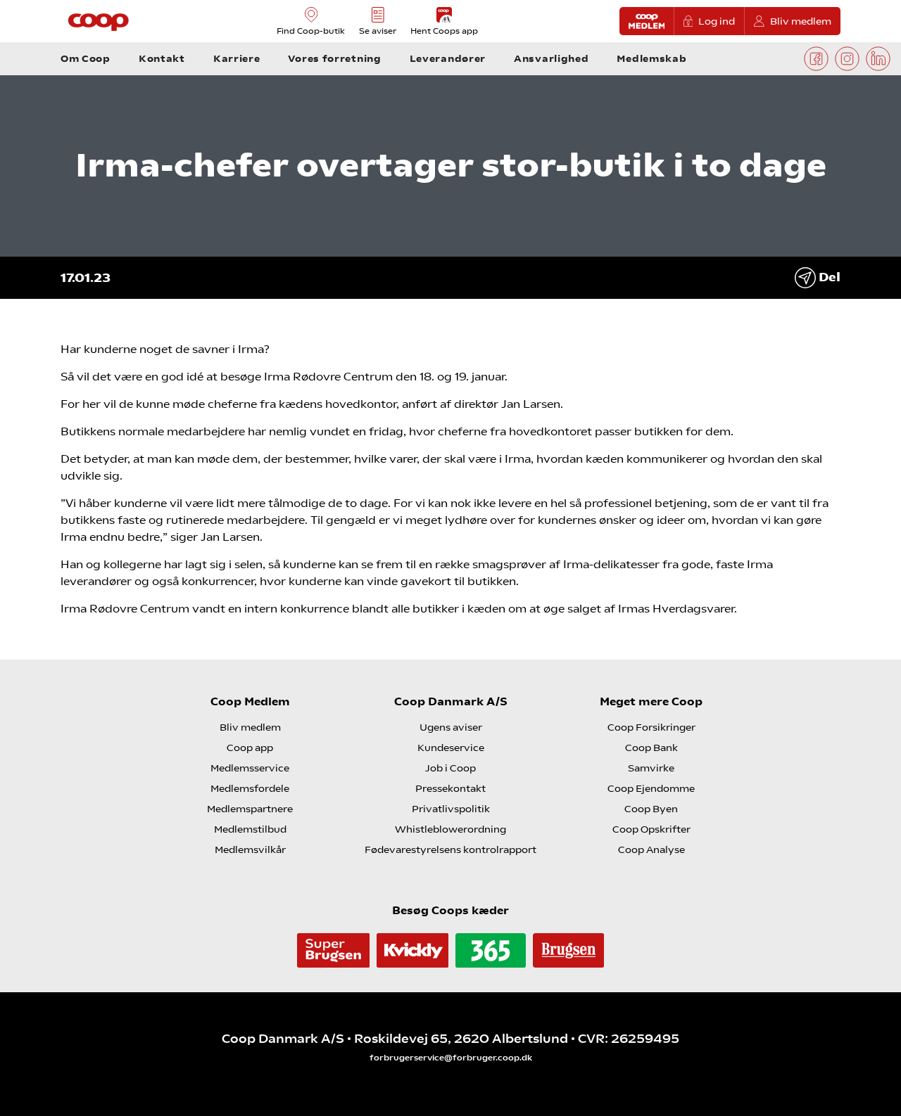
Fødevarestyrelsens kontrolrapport (450, 849)
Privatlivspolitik (451, 808)
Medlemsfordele (249, 788)
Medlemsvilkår (250, 849)
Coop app (250, 747)
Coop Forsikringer (651, 727)
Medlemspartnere (250, 808)
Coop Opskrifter (651, 829)
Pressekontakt (450, 788)
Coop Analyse (651, 849)
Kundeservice (450, 747)
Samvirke (651, 768)
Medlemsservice (249, 768)
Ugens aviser (451, 727)
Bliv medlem (800, 21)
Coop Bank (651, 747)
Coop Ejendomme (651, 788)
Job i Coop (450, 768)
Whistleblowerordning (450, 829)
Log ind (716, 21)
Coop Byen (651, 808)
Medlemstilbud (250, 829)
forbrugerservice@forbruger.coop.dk (451, 1058)
